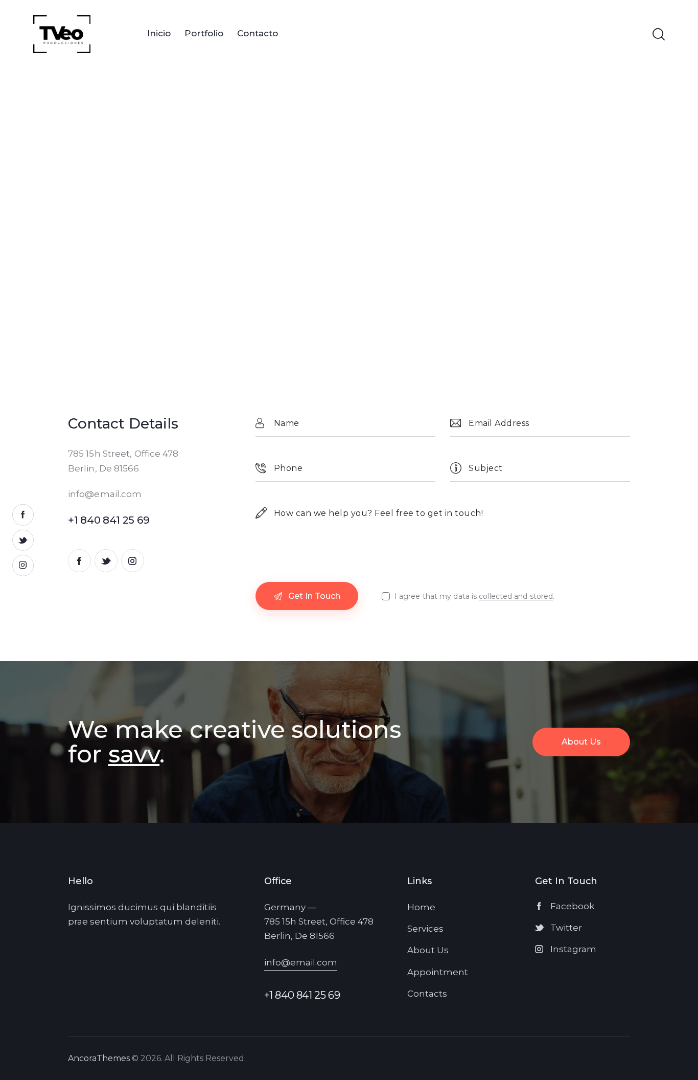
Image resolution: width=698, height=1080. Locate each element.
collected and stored (516, 596)
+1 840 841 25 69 (302, 995)
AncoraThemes (99, 1058)
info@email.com (105, 494)
